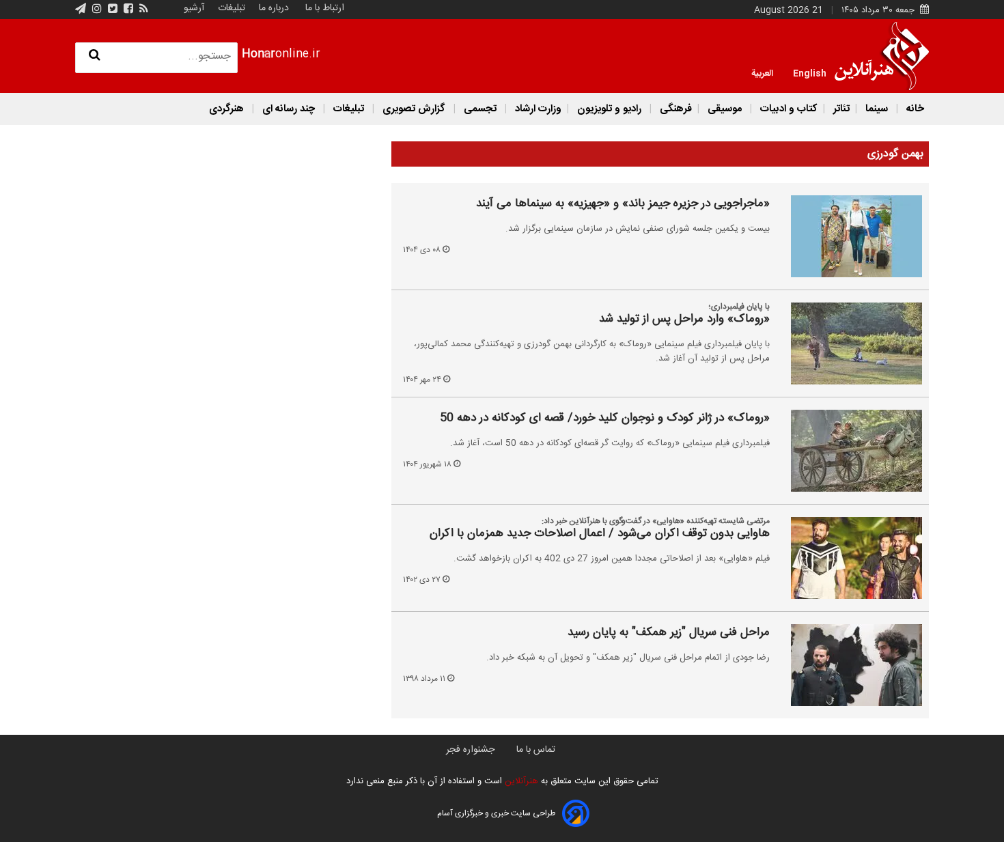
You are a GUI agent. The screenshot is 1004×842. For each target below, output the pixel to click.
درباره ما (274, 8)
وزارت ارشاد (536, 108)
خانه (914, 108)
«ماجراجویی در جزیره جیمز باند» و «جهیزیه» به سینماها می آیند (623, 204)
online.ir (281, 54)
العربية (762, 72)
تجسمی (480, 108)
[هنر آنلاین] (882, 56)
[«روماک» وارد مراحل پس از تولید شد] (848, 343)
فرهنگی (674, 108)
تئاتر (840, 108)
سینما (877, 108)
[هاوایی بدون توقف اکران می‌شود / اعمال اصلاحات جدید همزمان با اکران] (848, 558)
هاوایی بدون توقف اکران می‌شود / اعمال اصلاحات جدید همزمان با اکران (600, 534)
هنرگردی (226, 108)
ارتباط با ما (325, 8)
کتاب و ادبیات (787, 108)
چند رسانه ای (289, 108)
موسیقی (724, 108)
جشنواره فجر (470, 750)
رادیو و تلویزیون (609, 108)
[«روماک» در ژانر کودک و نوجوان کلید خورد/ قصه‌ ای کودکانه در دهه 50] (848, 451)
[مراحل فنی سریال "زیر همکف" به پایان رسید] (848, 665)
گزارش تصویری (414, 108)
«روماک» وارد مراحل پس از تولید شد (684, 319)
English (809, 72)
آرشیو (194, 8)
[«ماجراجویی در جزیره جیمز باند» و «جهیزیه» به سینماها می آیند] (848, 236)
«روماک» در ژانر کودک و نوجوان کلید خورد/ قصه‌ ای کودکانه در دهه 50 (605, 418)
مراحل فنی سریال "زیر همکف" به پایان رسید (669, 633)
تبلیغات (230, 8)
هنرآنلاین (520, 781)
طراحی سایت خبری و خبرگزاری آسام (496, 813)
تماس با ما (536, 750)
